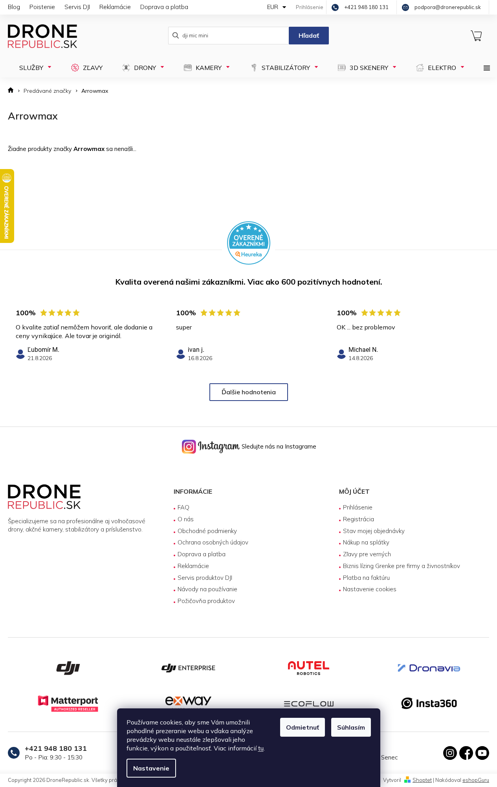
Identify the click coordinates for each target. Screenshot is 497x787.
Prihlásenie (357, 507)
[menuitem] (32, 67)
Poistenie (42, 7)
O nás (186, 519)
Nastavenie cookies (369, 589)
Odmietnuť (302, 727)
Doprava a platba (164, 7)
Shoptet (422, 780)
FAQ (183, 507)
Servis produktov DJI (205, 577)
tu (261, 748)
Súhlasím (351, 727)
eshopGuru (475, 780)
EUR (273, 7)
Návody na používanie (207, 589)
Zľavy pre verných (367, 554)
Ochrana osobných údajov (213, 542)
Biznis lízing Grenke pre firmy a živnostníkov (401, 566)
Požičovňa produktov (206, 601)
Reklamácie (115, 7)
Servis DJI (77, 7)
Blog (14, 7)
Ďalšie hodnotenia (249, 392)
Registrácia (358, 519)
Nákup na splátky (366, 542)
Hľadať (309, 35)
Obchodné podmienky (207, 531)
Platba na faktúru (366, 577)
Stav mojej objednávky (374, 531)
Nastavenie (151, 768)
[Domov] (13, 91)
